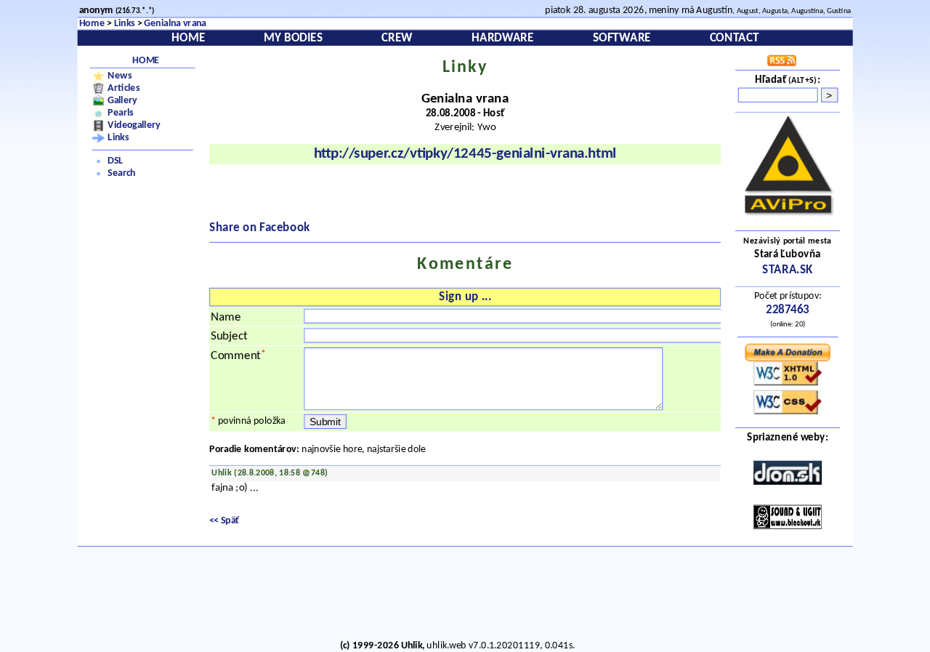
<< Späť (224, 521)
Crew (397, 38)
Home (92, 24)
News (120, 76)
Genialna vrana (175, 24)
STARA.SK (787, 270)
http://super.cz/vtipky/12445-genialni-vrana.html (465, 154)
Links (124, 24)
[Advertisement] (457, 595)
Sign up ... (464, 297)
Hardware (502, 38)
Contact (734, 38)
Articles (124, 88)
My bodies (293, 38)
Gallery (122, 100)
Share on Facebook (259, 228)
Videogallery (134, 126)
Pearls (120, 113)
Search (121, 174)
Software (622, 38)
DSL (115, 161)
